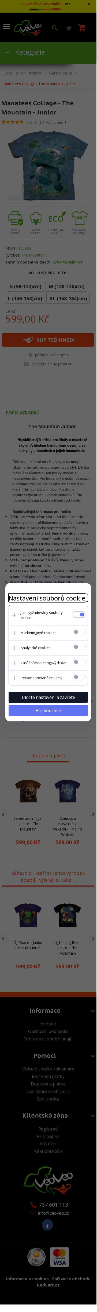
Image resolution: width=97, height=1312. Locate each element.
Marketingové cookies (39, 632)
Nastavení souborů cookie (47, 598)
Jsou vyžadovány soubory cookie (42, 615)
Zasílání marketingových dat (43, 662)
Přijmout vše (48, 710)
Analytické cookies (36, 647)
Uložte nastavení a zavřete (48, 697)
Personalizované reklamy (41, 677)
